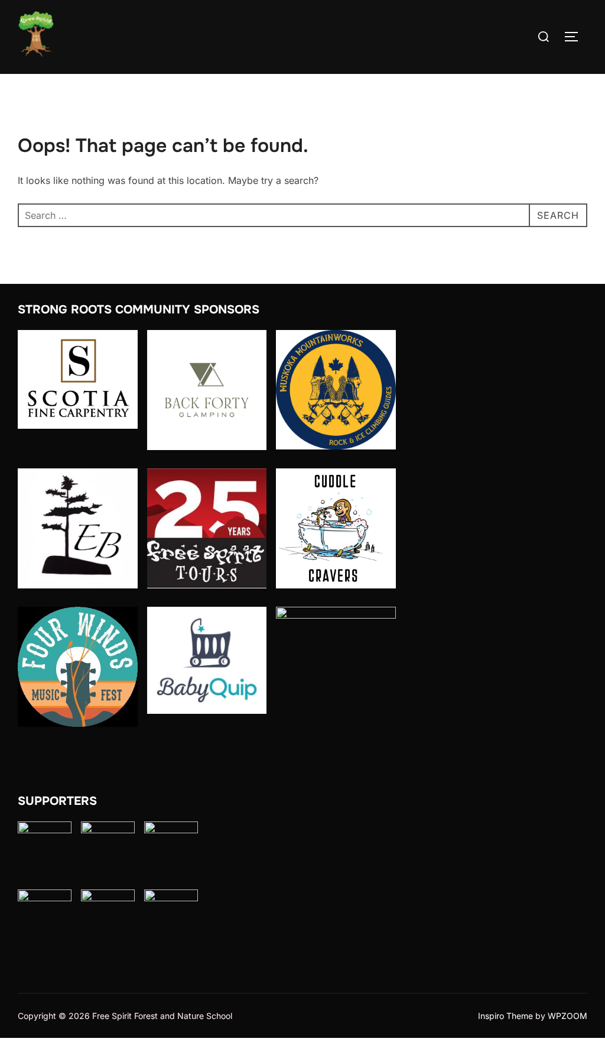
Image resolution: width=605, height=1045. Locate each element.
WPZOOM (567, 1016)
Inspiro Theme (505, 1016)
